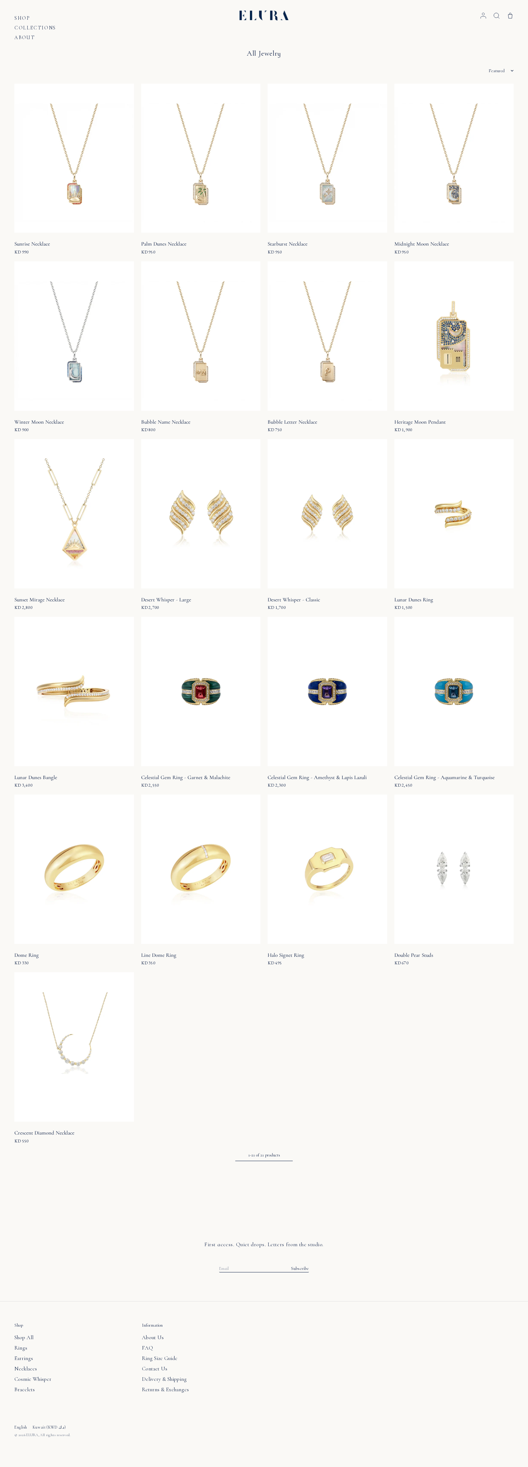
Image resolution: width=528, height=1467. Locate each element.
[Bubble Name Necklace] (201, 336)
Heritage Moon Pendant (420, 422)
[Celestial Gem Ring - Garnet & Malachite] (201, 691)
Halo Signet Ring (286, 955)
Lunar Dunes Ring (413, 599)
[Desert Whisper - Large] (201, 513)
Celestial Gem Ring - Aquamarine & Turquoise (444, 777)
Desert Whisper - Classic (294, 599)
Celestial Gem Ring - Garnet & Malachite (185, 777)
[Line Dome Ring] (201, 869)
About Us (153, 1337)
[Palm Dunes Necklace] (201, 158)
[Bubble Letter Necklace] (327, 336)
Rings (20, 1348)
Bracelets (24, 1389)
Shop (22, 18)
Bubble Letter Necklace (292, 422)
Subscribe (300, 1268)
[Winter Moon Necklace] (74, 336)
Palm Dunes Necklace (163, 244)
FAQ (147, 1348)
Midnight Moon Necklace (421, 244)
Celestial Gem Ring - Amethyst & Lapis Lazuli (317, 777)
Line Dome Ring (158, 955)
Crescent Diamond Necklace (44, 1133)
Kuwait (49, 1427)
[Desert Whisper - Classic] (327, 513)
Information (152, 1325)
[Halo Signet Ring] (327, 869)
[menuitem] (35, 19)
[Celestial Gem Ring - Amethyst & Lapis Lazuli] (327, 691)
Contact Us (154, 1368)
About (24, 37)
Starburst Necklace (287, 244)
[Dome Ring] (74, 869)
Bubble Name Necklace (165, 422)
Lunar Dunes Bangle (35, 777)
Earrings (23, 1358)
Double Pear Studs (413, 955)
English (20, 1427)
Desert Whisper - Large (166, 599)
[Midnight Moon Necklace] (454, 158)
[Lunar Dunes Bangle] (74, 691)
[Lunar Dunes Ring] (454, 513)
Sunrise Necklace (32, 244)
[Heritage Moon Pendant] (454, 336)
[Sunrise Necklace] (74, 158)
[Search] (496, 15)
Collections (35, 28)
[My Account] (483, 15)
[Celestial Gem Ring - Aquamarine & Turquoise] (454, 691)
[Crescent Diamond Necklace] (74, 1047)
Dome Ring (26, 955)
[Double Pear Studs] (454, 869)
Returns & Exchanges (165, 1389)
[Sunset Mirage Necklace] (74, 513)
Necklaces (25, 1368)
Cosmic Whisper (32, 1379)
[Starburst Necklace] (327, 158)
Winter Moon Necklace (39, 422)
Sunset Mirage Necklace (39, 599)
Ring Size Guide (159, 1358)
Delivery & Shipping (164, 1379)
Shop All (23, 1337)
